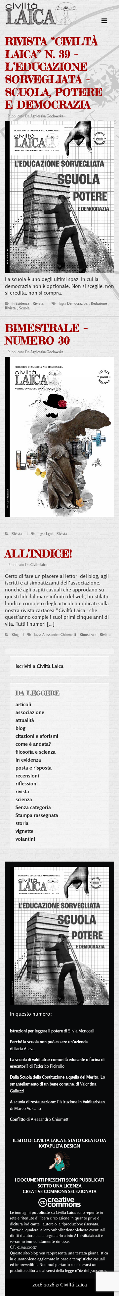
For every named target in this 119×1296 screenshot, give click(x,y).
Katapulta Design (59, 1146)
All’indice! (38, 553)
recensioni (27, 775)
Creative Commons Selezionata (60, 1191)
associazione (30, 712)
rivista (38, 303)
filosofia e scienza (36, 751)
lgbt (49, 533)
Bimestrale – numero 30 (46, 334)
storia (22, 823)
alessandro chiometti (59, 634)
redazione (99, 303)
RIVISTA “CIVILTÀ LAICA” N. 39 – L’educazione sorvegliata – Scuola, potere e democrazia (53, 73)
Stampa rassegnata (37, 815)
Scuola (24, 308)
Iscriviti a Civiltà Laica (39, 666)
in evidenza (20, 303)
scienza (24, 799)
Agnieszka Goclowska (46, 116)
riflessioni (27, 783)
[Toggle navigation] (104, 21)
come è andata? (33, 744)
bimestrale (88, 634)
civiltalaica (38, 564)
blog (15, 634)
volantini (25, 839)
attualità (25, 720)
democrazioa (77, 303)
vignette (24, 831)
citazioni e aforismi (37, 736)
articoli (23, 704)
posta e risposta (34, 767)
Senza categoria (33, 807)
